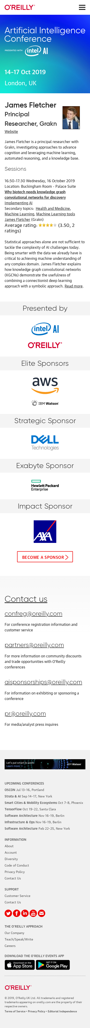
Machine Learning (19, 213)
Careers (10, 945)
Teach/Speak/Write (19, 939)
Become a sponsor (43, 557)
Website (11, 131)
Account (11, 852)
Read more (74, 285)
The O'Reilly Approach (23, 926)
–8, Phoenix (44, 802)
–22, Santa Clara (30, 808)
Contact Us (13, 878)
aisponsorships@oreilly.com (43, 682)
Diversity (11, 858)
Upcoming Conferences (24, 783)
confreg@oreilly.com (33, 614)
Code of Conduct (17, 865)
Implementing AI (19, 202)
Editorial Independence (62, 1011)
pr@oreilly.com (25, 714)
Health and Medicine (53, 208)
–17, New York (28, 796)
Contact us (26, 599)
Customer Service (17, 895)
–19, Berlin (34, 815)
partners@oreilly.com (34, 645)
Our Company (14, 932)
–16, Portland (24, 789)
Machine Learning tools (55, 213)
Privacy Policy (15, 871)
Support (12, 889)
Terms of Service (15, 1011)
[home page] (20, 7)
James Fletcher (17, 219)
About (9, 845)
